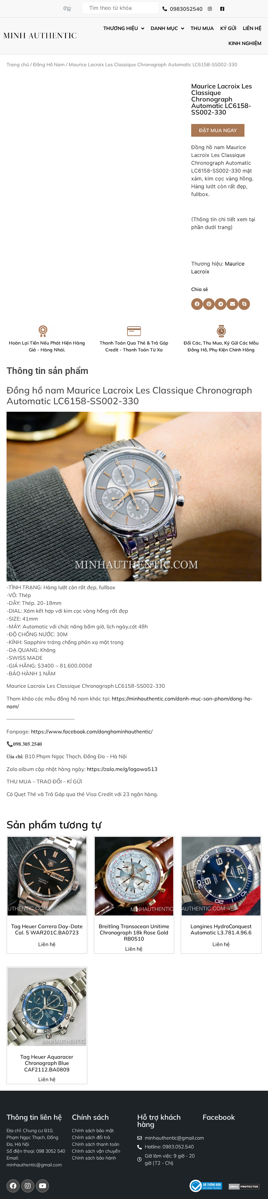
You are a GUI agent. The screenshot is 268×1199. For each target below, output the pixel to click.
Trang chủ (18, 64)
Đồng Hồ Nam (49, 64)
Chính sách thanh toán (95, 1144)
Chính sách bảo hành (94, 1158)
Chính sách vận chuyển (96, 1151)
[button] (217, 130)
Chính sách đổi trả (91, 1137)
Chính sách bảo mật (93, 1130)
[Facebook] (13, 1185)
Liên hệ (47, 944)
